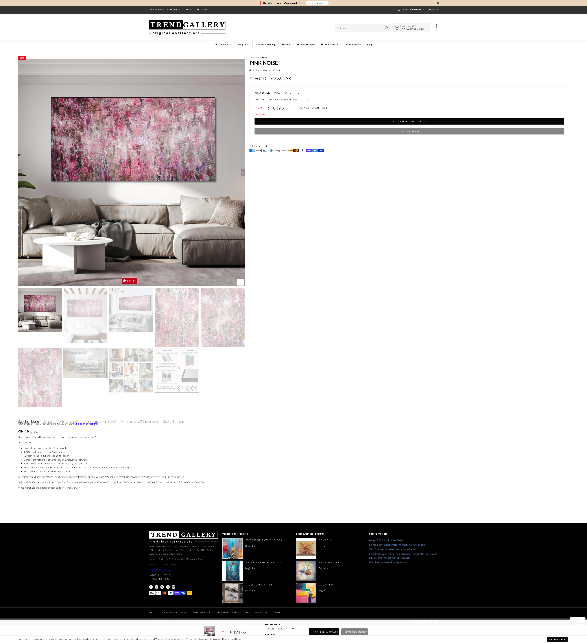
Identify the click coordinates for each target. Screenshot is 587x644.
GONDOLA (325, 540)
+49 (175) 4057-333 (412, 28)
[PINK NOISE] (131, 172)
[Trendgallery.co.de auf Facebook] (151, 587)
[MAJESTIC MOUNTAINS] (232, 593)
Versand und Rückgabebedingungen (167, 612)
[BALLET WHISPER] (306, 571)
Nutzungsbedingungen (229, 612)
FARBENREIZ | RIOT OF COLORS (263, 540)
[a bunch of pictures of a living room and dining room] (131, 370)
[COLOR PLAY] (306, 593)
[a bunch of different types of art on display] (177, 370)
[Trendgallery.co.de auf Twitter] (156, 587)
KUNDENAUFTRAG (156, 10)
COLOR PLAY (326, 584)
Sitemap (276, 612)
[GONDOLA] (306, 548)
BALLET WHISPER (329, 562)
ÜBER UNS (188, 10)
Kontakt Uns (261, 612)
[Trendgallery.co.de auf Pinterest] (162, 587)
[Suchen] (386, 28)
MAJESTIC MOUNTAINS (258, 584)
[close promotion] (438, 3)
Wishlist (434, 10)
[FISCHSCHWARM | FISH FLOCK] (232, 571)
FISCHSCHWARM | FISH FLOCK (263, 562)
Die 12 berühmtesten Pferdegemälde (388, 562)
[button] (20, 172)
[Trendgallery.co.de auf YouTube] (173, 587)
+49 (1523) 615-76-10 (159, 575)
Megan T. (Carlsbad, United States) (386, 540)
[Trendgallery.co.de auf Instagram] (168, 587)
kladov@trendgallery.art (160, 570)
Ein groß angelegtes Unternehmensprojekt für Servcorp (397, 544)
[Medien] (240, 282)
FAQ (248, 612)
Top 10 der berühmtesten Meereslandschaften (392, 549)
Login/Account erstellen (412, 10)
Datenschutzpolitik (202, 612)
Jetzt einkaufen (317, 3)
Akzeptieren (557, 639)
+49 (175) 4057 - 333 (159, 579)
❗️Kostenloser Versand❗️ (279, 3)
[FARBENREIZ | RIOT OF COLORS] (232, 548)
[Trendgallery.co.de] (187, 27)
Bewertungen (173, 10)
